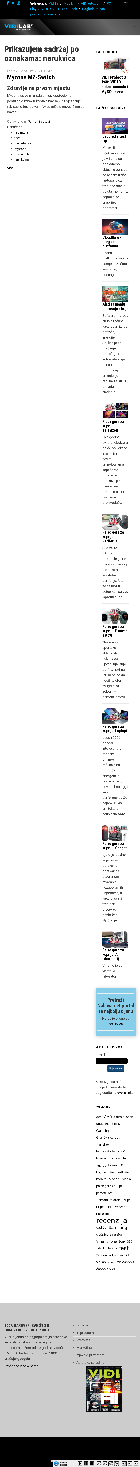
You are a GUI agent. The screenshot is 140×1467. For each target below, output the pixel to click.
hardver (103, 1144)
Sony (121, 1241)
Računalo (102, 1214)
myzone (20, 149)
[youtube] (18, 3)
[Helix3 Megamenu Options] (134, 27)
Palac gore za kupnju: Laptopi (114, 728)
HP (122, 1151)
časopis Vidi (105, 1269)
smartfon (116, 1234)
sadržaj (101, 1228)
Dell (107, 1124)
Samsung (118, 1227)
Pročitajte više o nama (21, 1366)
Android (118, 1117)
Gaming (103, 1130)
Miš (127, 1172)
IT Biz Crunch (67, 9)
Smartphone (106, 1241)
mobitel (101, 1179)
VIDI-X (47, 9)
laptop (101, 1165)
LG (121, 1165)
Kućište (121, 1158)
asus (100, 1124)
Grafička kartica (108, 1137)
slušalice (102, 1234)
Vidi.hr (54, 3)
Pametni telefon (108, 1200)
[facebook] (8, 3)
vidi (127, 1255)
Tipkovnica (103, 1255)
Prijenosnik (104, 1207)
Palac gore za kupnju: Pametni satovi (115, 631)
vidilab (101, 1262)
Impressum (84, 1333)
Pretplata (82, 1340)
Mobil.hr (69, 3)
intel (111, 1158)
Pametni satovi (39, 121)
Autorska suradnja (89, 1362)
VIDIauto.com (91, 3)
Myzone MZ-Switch (31, 77)
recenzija (21, 132)
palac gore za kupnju (110, 1186)
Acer (99, 1117)
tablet (100, 1248)
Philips (126, 1200)
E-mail (100, 1055)
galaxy (116, 1124)
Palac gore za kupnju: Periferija (113, 536)
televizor (111, 1248)
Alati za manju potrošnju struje (115, 306)
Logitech (102, 1172)
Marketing (83, 1347)
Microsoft (116, 1172)
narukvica (21, 160)
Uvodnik (117, 1255)
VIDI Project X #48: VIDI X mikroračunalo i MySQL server (114, 84)
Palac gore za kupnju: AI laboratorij (113, 954)
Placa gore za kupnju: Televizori (113, 426)
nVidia (126, 1179)
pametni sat (23, 143)
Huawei (101, 1158)
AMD (108, 1117)
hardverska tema (107, 1151)
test (17, 138)
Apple (129, 1117)
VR (119, 1262)
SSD (130, 1241)
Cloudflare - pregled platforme (111, 241)
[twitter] (13, 3)
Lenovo (113, 1165)
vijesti (111, 1262)
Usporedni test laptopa (114, 138)
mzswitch (21, 154)
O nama (81, 1325)
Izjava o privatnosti (90, 1355)
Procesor (120, 1207)
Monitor (114, 1179)
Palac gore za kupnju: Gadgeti (115, 845)
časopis (128, 1262)
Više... (11, 168)
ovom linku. (125, 1093)
